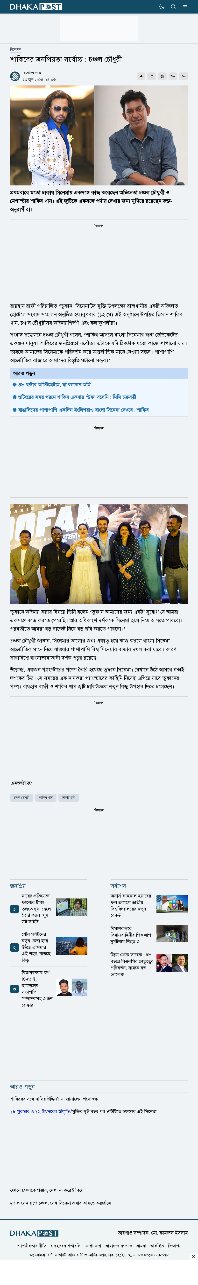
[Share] (141, 76)
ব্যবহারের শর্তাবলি (65, 1246)
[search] (173, 7)
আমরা (141, 1246)
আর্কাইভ (157, 1246)
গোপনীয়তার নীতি (31, 1246)
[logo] (36, 7)
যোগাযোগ (93, 1246)
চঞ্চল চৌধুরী (21, 798)
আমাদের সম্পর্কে (118, 1246)
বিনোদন (15, 49)
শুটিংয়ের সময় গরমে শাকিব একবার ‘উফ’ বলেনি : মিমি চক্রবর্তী (77, 397)
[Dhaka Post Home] (34, 1233)
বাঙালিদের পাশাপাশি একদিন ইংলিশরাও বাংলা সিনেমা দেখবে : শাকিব (83, 410)
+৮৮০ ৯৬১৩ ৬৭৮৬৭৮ (151, 1255)
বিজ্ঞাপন (175, 1246)
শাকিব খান (46, 798)
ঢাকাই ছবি (68, 798)
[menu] (183, 7)
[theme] (162, 7)
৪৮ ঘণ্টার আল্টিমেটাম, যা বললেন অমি (54, 384)
